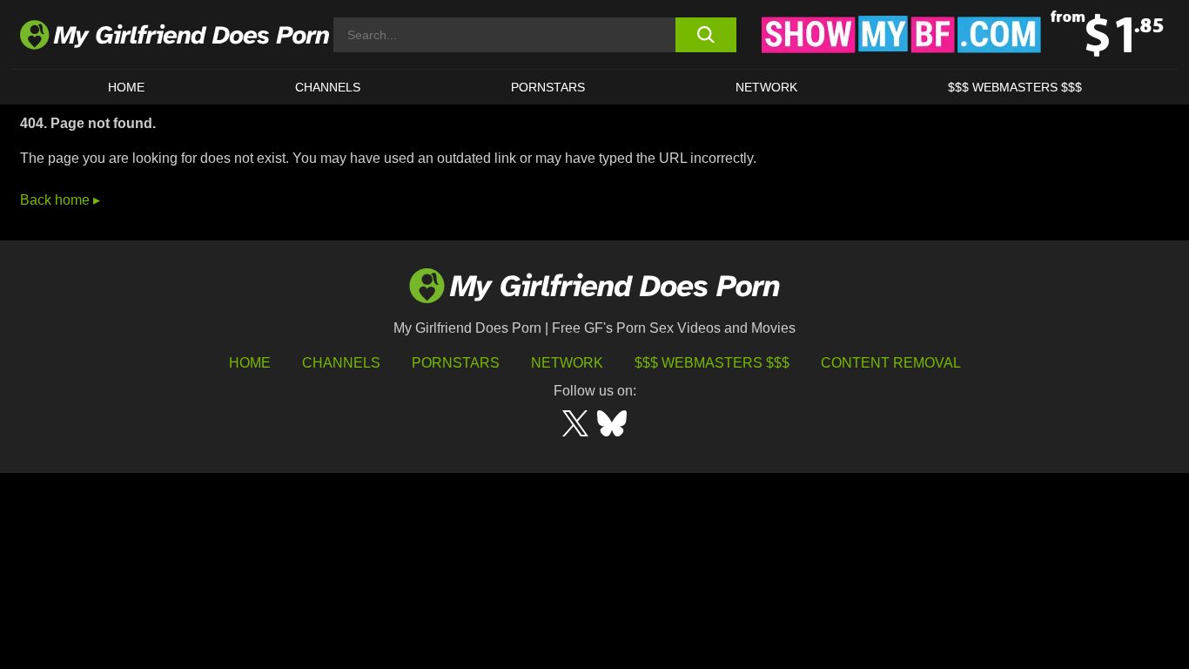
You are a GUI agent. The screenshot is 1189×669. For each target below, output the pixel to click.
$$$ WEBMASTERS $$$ (1015, 87)
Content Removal (891, 362)
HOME (126, 87)
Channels (341, 362)
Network (766, 87)
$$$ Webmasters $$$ (712, 362)
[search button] (705, 34)
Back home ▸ (60, 200)
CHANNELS (327, 87)
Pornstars (548, 87)
